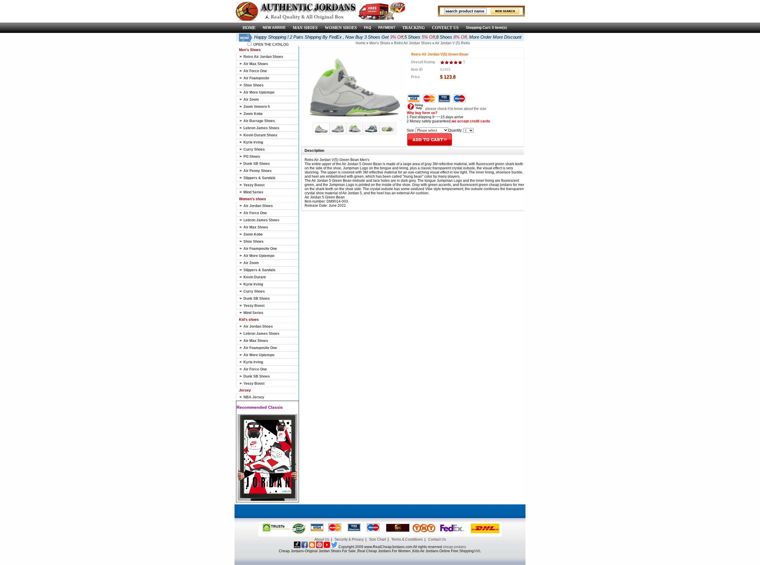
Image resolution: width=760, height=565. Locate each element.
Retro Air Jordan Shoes (263, 57)
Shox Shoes (253, 85)
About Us (321, 539)
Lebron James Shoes (261, 128)
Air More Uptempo (258, 92)
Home (360, 43)
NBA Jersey (253, 397)
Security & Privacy (349, 539)
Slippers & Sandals (259, 178)
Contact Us (437, 539)
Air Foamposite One (260, 249)
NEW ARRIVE (274, 28)
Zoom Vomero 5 (256, 107)
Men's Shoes (379, 43)
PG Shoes (251, 156)
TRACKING (413, 28)
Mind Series (253, 192)
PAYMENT (386, 28)
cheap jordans (454, 547)
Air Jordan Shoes (258, 206)
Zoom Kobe (253, 114)
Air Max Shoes (255, 64)
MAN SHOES (305, 28)
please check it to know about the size (455, 109)
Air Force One (255, 71)
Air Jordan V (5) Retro (452, 43)
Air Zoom (251, 99)
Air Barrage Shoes (259, 121)
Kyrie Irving (253, 142)
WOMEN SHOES (341, 28)
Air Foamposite (256, 78)
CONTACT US (445, 28)
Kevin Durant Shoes (260, 135)
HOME (249, 28)
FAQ (367, 28)
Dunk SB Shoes (256, 164)
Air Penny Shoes (257, 171)
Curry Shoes (254, 149)
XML (477, 551)
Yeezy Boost (254, 185)
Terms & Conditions (407, 539)
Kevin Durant (254, 277)
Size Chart (377, 539)
